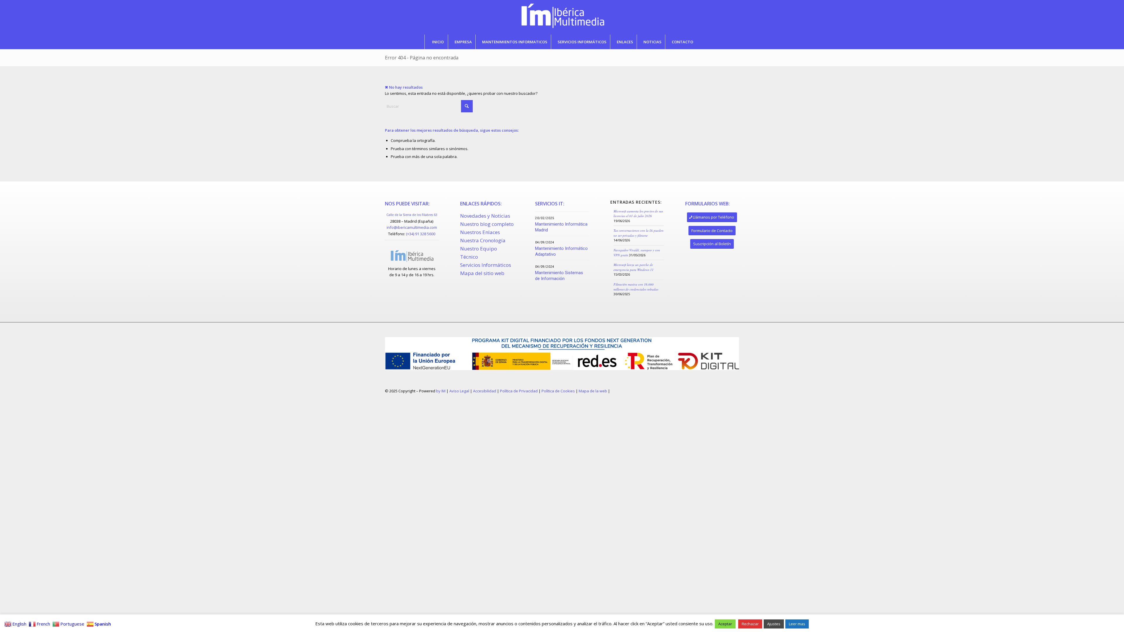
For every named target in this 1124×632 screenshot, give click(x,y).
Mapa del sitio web (482, 273)
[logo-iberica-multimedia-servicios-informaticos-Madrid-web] (562, 17)
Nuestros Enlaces (480, 232)
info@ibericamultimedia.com (412, 227)
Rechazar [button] (750, 623)
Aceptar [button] (725, 623)
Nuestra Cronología (483, 240)
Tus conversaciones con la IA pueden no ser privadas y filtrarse (639, 233)
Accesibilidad (484, 391)
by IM (441, 391)
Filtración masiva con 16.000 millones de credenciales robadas (636, 286)
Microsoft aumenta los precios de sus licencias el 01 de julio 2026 (638, 213)
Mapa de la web (593, 391)
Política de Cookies (558, 391)
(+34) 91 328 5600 (420, 233)
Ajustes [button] (773, 623)
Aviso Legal (459, 391)
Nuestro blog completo (487, 224)
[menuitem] (437, 42)
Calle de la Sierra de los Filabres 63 (411, 215)
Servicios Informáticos (485, 265)
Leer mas (797, 623)
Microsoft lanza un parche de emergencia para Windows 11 (634, 267)
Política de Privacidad (519, 391)
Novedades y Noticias (485, 215)
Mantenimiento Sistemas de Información (559, 275)
